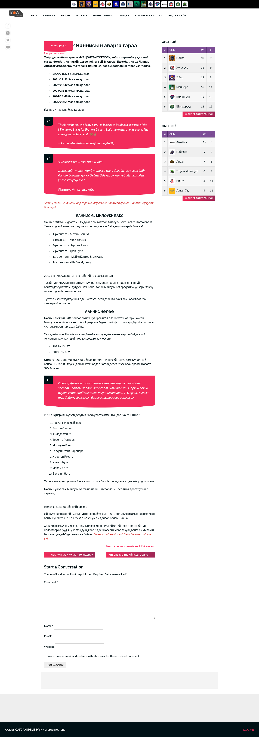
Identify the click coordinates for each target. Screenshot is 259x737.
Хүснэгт (81, 15)
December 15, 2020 (127, 143)
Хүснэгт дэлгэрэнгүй (199, 114)
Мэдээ (125, 15)
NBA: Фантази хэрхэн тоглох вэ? (70, 554)
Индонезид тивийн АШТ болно (130, 554)
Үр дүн (65, 15)
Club (172, 49)
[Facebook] (8, 26)
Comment (51, 582)
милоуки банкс (129, 546)
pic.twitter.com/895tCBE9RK (116, 134)
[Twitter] (8, 40)
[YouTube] (8, 47)
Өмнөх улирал (103, 15)
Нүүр (34, 15)
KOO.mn (248, 729)
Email (48, 636)
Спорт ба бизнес (54, 53)
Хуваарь (49, 15)
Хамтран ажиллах (148, 15)
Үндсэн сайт (177, 15)
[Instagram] (8, 33)
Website (49, 646)
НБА (142, 546)
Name (48, 625)
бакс (109, 546)
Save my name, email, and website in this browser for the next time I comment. (93, 656)
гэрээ (115, 546)
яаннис (150, 546)
